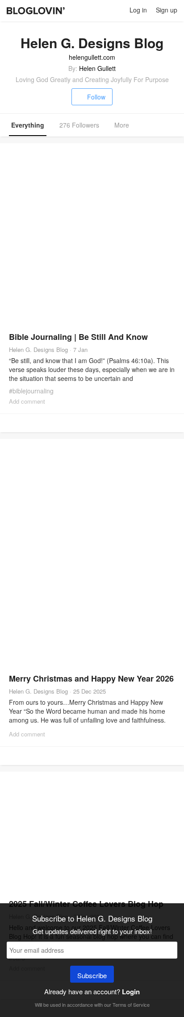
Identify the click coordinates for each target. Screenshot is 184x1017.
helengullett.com (92, 57)
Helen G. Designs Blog (38, 349)
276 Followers (79, 124)
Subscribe (92, 975)
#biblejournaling (31, 390)
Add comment (27, 401)
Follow (96, 96)
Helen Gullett (97, 68)
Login (131, 991)
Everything (27, 124)
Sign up (166, 9)
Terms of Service (131, 1004)
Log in (138, 9)
